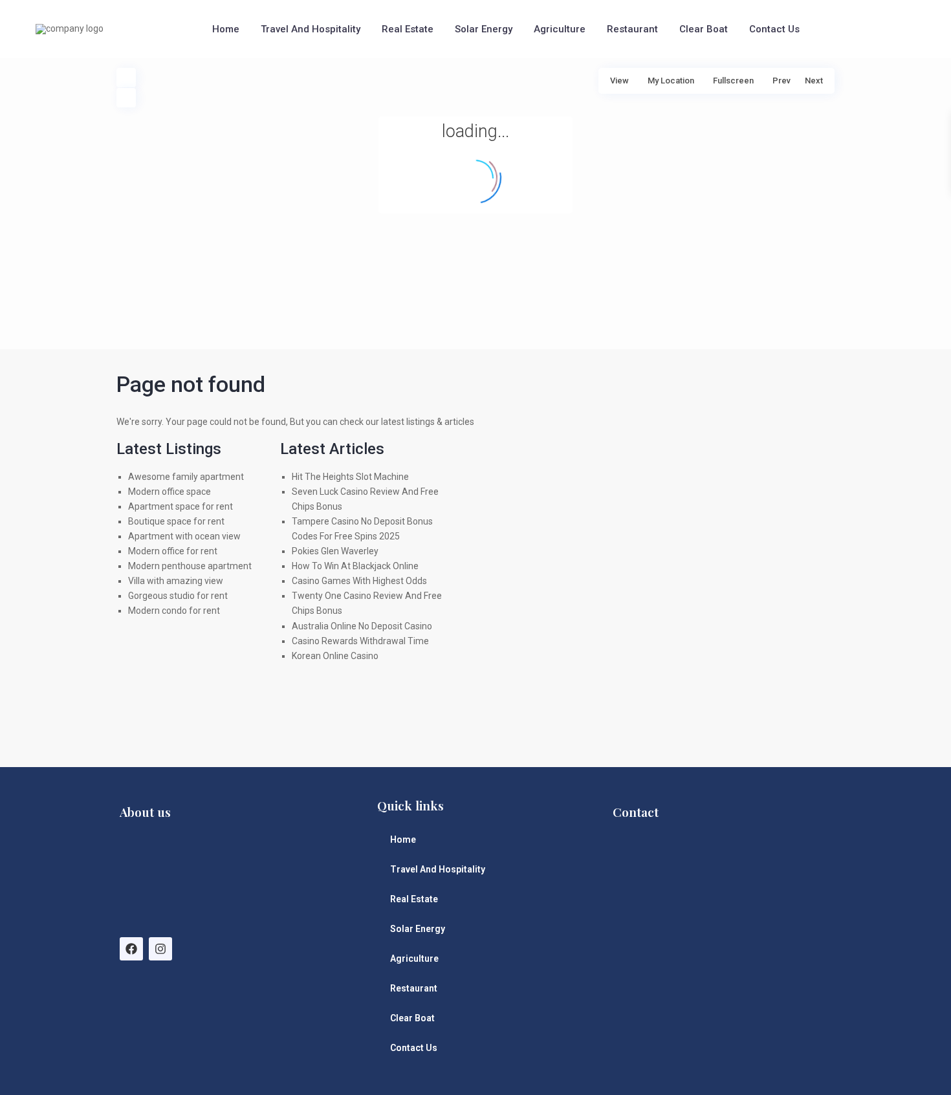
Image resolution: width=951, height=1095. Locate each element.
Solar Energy (483, 29)
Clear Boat (703, 29)
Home (225, 29)
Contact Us (774, 29)
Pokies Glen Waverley (335, 551)
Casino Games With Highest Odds (359, 581)
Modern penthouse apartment (190, 566)
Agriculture (559, 29)
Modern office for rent (172, 551)
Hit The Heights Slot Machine (350, 477)
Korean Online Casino (335, 656)
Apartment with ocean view (184, 536)
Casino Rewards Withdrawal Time (360, 641)
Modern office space (169, 491)
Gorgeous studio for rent (178, 596)
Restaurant (632, 29)
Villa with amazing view (175, 581)
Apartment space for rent (180, 506)
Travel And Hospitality (310, 29)
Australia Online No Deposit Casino (362, 626)
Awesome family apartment (186, 477)
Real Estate (407, 29)
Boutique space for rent (176, 521)
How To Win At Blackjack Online (355, 566)
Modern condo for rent (174, 610)
